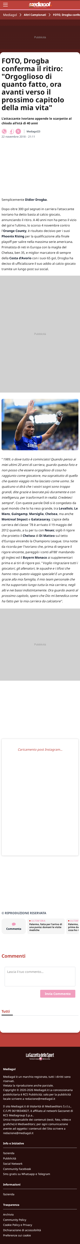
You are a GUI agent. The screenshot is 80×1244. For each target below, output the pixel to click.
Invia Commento (58, 994)
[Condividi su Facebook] (11, 131)
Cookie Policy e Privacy (17, 1225)
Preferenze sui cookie (17, 1235)
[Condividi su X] (18, 131)
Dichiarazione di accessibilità (22, 1230)
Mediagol (10, 15)
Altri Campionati (35, 15)
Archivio (8, 1214)
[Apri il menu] (5, 4)
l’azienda (8, 1153)
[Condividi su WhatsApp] (4, 131)
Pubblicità (9, 1158)
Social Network (12, 1163)
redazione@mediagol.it (40, 1099)
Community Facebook (17, 1169)
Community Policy (14, 1220)
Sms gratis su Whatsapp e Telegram (26, 1174)
